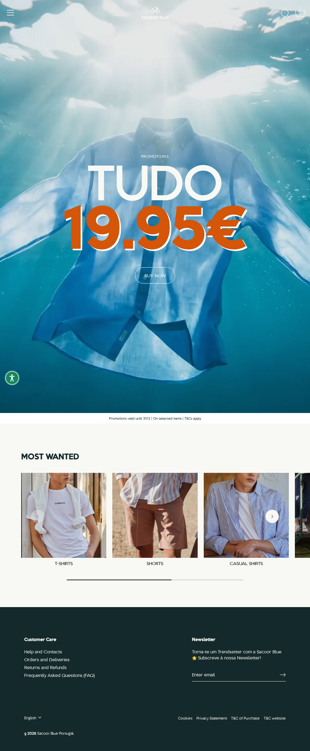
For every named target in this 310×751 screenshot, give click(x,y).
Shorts (155, 563)
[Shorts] (154, 515)
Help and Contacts (43, 652)
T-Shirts (64, 563)
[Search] (285, 13)
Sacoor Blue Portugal (55, 733)
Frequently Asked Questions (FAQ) (59, 675)
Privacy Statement (211, 717)
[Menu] (10, 12)
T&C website (275, 717)
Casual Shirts (246, 563)
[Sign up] (283, 674)
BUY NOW (155, 275)
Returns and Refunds (45, 667)
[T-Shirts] (63, 515)
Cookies (185, 717)
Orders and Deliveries (47, 659)
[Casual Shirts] (246, 515)
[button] (38, 516)
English (30, 718)
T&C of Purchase (245, 717)
